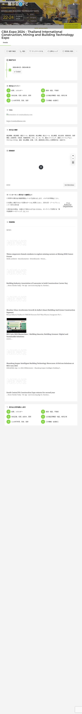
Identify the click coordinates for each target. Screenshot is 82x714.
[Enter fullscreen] (73, 162)
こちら (27, 211)
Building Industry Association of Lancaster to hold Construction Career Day (37, 283)
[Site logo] (18, 4)
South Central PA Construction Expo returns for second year (30, 392)
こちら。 (57, 198)
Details (5, 42)
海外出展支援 (14, 205)
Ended (18, 72)
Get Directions (69, 185)
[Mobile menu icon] (3, 4)
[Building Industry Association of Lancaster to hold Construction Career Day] (16, 272)
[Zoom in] (73, 155)
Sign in (78, 4)
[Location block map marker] (41, 167)
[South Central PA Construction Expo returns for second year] (16, 381)
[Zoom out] (73, 158)
